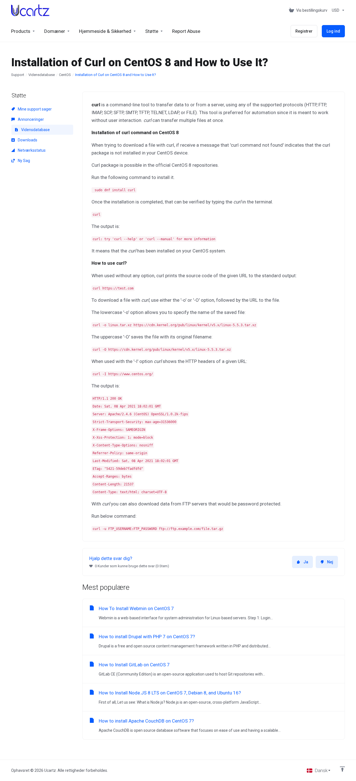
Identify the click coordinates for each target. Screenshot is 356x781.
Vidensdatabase (41, 75)
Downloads (27, 140)
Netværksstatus (31, 150)
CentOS (65, 75)
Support (17, 75)
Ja (305, 562)
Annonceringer (30, 119)
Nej (330, 562)
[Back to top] (342, 769)
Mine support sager (34, 109)
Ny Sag (23, 160)
